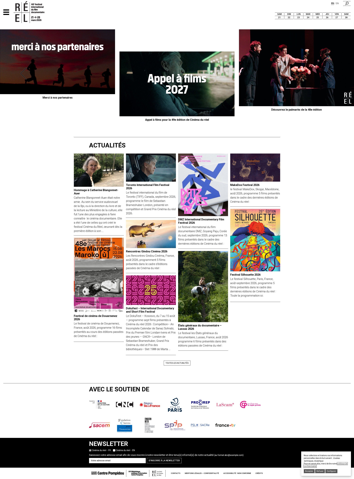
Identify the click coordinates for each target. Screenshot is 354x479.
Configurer (331, 471)
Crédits (259, 473)
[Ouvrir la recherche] (347, 3)
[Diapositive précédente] (24, 73)
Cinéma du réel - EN (125, 450)
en (337, 3)
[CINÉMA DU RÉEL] (34, 12)
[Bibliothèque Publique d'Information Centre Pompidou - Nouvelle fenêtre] (137, 473)
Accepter (309, 471)
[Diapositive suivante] (329, 73)
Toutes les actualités (177, 363)
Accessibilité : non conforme (237, 473)
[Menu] (6, 12)
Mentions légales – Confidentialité (202, 473)
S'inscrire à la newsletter (164, 460)
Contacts (175, 473)
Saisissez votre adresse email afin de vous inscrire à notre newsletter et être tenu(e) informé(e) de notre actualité (166, 455)
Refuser (320, 471)
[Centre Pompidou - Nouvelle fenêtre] (107, 473)
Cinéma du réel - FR (101, 450)
